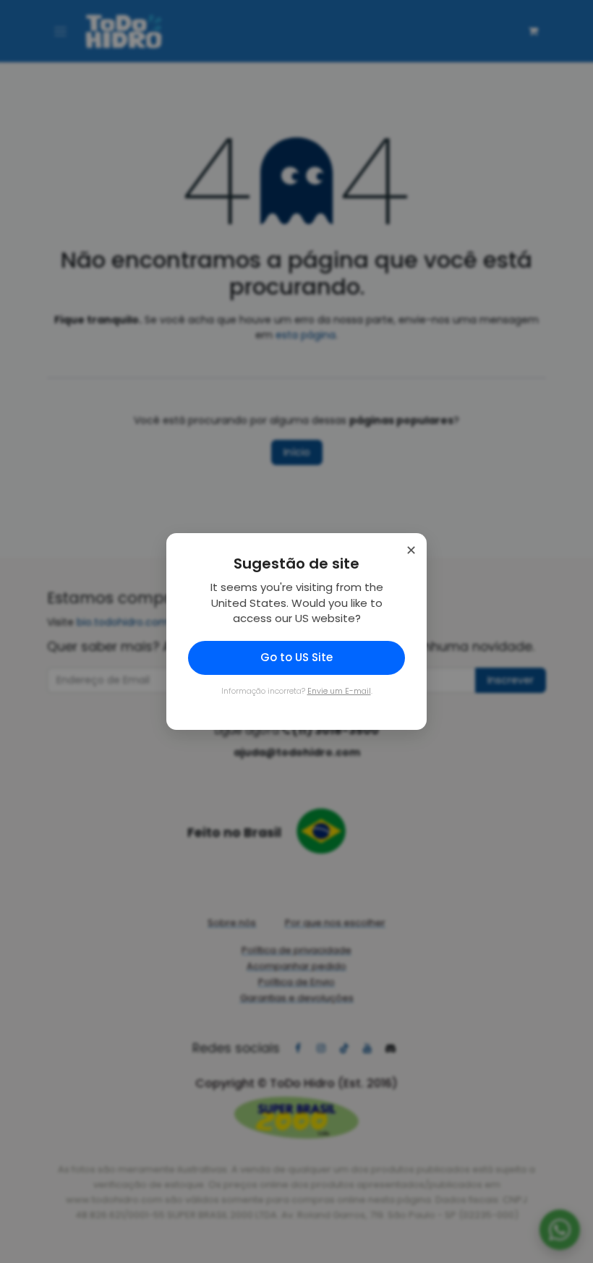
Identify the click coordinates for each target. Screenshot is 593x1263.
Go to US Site (296, 657)
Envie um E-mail (339, 691)
